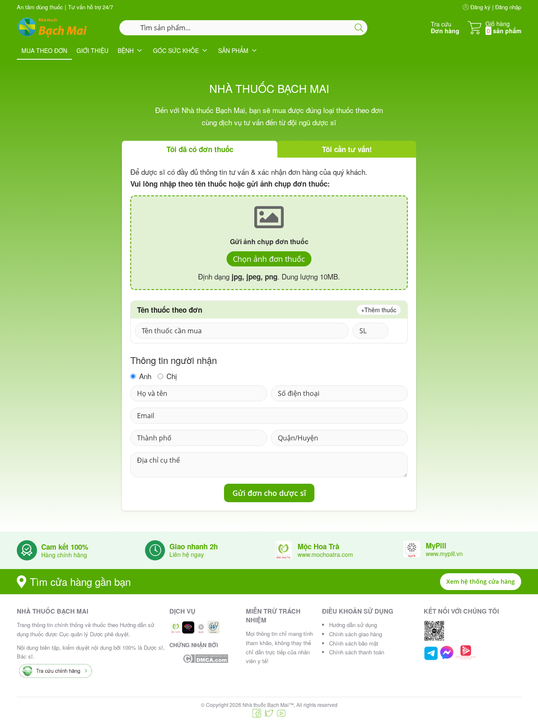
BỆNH (126, 50)
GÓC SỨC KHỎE (176, 50)
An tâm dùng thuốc (40, 7)
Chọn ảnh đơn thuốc (269, 259)
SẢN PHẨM (233, 50)
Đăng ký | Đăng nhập (495, 7)
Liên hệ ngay (186, 554)
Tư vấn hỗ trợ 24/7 (90, 7)
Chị (170, 376)
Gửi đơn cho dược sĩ (269, 493)
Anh (144, 376)
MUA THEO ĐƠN (44, 50)
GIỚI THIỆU (92, 50)
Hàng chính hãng (64, 555)
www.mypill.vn (444, 553)
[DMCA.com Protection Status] (205, 658)
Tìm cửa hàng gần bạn (80, 581)
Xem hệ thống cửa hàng (480, 581)
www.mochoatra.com (325, 554)
